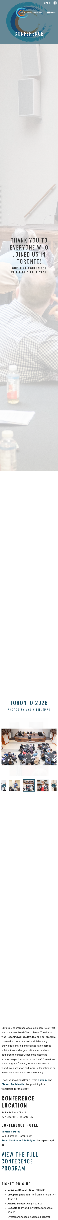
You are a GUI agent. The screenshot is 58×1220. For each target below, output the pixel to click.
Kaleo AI (42, 1079)
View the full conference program (19, 1161)
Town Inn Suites (10, 1131)
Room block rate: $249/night (18, 1140)
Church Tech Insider (13, 1084)
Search (47, 2)
